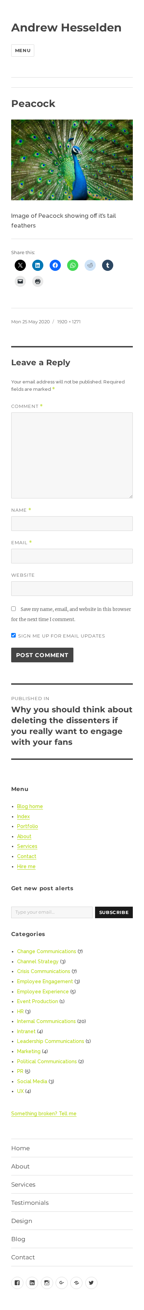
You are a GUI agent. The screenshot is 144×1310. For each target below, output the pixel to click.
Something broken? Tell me (44, 1113)
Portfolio (27, 826)
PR (20, 1071)
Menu (22, 50)
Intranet (26, 1031)
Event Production (37, 1001)
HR (20, 1011)
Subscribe (114, 912)
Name (21, 510)
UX (20, 1091)
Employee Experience (43, 991)
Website (23, 575)
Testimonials (30, 1202)
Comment (27, 406)
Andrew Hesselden (66, 27)
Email (21, 543)
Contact (26, 856)
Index (23, 816)
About (24, 836)
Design (21, 1220)
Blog (18, 1239)
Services (27, 846)
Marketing (29, 1051)
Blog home (30, 806)
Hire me (26, 866)
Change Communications (46, 951)
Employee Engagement (45, 981)
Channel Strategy (38, 961)
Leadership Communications (50, 1041)
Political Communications (47, 1061)
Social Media (32, 1081)
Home (20, 1148)
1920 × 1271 (69, 321)
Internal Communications (46, 1021)
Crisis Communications (43, 971)
